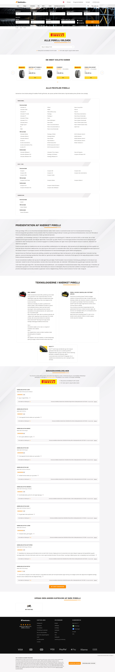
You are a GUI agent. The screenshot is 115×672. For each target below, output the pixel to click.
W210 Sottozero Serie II (79, 134)
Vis (35, 77)
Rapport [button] (95, 401)
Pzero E (76, 109)
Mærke (17, 19)
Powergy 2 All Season (52, 154)
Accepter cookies (74, 663)
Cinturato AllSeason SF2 (25, 154)
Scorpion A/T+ (23, 185)
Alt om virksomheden (42, 632)
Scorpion (22, 170)
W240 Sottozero (78, 136)
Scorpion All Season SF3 (79, 154)
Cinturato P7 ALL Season (52, 152)
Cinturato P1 (23, 111)
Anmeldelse (39, 627)
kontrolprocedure (51, 377)
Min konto (96, 2)
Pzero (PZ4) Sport (51, 120)
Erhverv (69, 2)
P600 (21, 129)
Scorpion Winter (51, 180)
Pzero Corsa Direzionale (52, 129)
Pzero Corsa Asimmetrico (53, 124)
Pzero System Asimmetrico (80, 118)
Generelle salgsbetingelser (43, 634)
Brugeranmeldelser (78, 2)
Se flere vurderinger (57, 586)
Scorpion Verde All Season (53, 185)
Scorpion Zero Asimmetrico (80, 173)
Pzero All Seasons (78, 152)
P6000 (48, 109)
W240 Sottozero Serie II (79, 138)
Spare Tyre (76, 126)
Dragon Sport (23, 124)
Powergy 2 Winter (51, 134)
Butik (43, 6)
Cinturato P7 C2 (23, 120)
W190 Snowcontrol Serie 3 (53, 145)
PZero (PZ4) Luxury (51, 111)
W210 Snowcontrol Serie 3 (53, 147)
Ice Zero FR (22, 147)
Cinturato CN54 (23, 109)
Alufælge (57, 627)
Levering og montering (59, 6)
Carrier (21, 202)
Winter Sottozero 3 (78, 142)
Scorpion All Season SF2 (25, 187)
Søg (92, 22)
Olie (38, 6)
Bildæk (56, 623)
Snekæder (32, 6)
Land (38, 637)
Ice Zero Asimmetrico (25, 142)
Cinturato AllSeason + (25, 152)
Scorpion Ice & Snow (25, 180)
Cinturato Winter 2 (24, 136)
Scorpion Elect (23, 175)
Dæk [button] (18, 6)
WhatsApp (77, 626)
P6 (20, 126)
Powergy (49, 114)
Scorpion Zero (77, 170)
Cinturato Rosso (24, 122)
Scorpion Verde (50, 175)
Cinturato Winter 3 (24, 138)
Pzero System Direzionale (80, 120)
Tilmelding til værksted (42, 630)
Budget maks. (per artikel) (67, 19)
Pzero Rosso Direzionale (79, 116)
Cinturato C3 (23, 107)
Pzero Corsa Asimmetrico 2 (53, 126)
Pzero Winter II (50, 140)
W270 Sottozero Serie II (79, 140)
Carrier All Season (24, 212)
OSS (73, 634)
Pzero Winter (50, 138)
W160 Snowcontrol (51, 142)
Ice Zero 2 (22, 140)
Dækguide (39, 625)
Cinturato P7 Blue (24, 118)
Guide (50, 6)
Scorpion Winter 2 (78, 180)
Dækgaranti (39, 623)
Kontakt (88, 2)
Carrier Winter (23, 207)
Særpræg (48, 19)
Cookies (38, 641)
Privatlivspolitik (40, 639)
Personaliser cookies (88, 663)
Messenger (77, 629)
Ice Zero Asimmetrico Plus (26, 145)
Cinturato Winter (24, 134)
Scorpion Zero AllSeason (52, 187)
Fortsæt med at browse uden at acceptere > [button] (106, 655)
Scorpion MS (50, 170)
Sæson (32, 19)
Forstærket (81, 23)
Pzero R (76, 111)
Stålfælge (57, 625)
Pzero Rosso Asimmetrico (80, 114)
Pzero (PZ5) (49, 122)
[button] (90, 401)
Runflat (80, 20)
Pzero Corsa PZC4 (78, 107)
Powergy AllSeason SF (52, 156)
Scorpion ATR (23, 173)
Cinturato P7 (23, 116)
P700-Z (48, 107)
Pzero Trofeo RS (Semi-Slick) (80, 124)
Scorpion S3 (50, 173)
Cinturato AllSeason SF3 (25, 156)
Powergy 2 (49, 116)
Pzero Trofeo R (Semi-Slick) (80, 122)
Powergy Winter (51, 136)
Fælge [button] (24, 6)
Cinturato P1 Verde (24, 114)
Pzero (48, 118)
